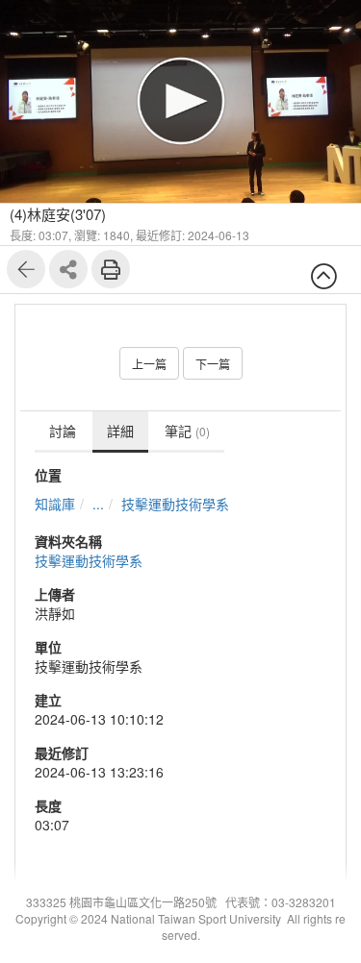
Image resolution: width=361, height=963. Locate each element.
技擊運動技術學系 (175, 503)
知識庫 (55, 503)
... (98, 503)
